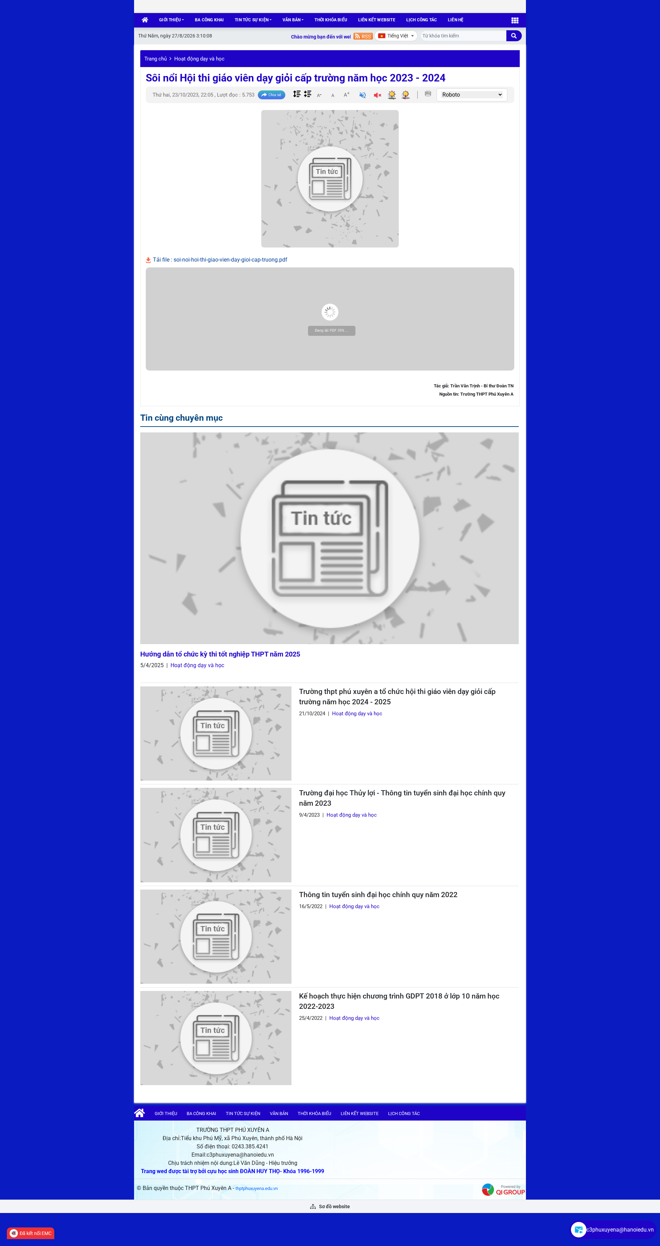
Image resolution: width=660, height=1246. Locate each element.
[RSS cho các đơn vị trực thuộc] (363, 36)
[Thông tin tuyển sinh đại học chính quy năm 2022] (216, 937)
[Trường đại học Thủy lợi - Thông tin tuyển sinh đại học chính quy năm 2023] (216, 835)
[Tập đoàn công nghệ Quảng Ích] (503, 1189)
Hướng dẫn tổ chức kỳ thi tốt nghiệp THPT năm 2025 (220, 654)
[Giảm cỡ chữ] (319, 94)
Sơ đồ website (334, 1206)
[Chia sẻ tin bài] (271, 95)
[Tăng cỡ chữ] (346, 94)
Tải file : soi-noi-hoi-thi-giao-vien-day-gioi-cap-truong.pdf (219, 259)
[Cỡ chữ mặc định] (333, 94)
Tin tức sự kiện (251, 20)
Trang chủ (155, 59)
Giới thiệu (170, 20)
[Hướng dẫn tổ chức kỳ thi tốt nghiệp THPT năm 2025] (329, 538)
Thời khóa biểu (331, 20)
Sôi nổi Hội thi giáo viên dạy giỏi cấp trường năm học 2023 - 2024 (296, 78)
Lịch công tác (421, 20)
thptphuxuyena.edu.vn (256, 1188)
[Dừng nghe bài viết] (377, 96)
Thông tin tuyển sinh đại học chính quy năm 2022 (378, 895)
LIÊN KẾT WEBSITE (376, 20)
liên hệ (455, 20)
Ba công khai (209, 20)
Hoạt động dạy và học (199, 59)
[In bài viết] (428, 93)
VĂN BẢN (291, 20)
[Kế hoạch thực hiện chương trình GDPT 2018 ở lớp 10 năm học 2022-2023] (216, 1038)
